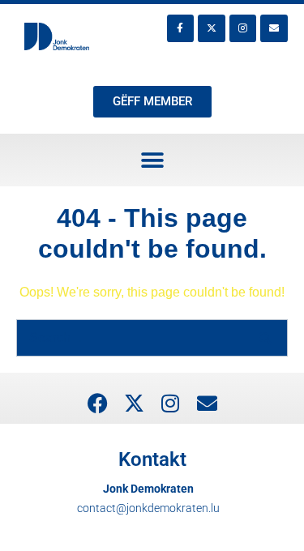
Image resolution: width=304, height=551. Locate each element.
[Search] (265, 337)
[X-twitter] (211, 28)
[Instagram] (243, 28)
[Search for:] (152, 337)
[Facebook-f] (181, 28)
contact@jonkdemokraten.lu (148, 508)
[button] (152, 160)
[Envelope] (274, 28)
